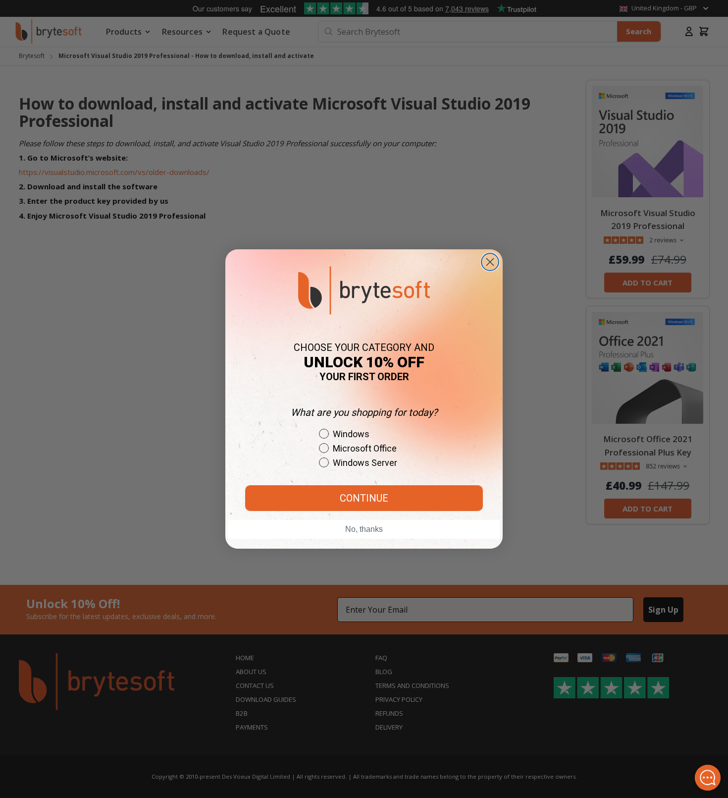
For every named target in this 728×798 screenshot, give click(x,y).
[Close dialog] (490, 262)
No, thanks (364, 529)
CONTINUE (364, 498)
